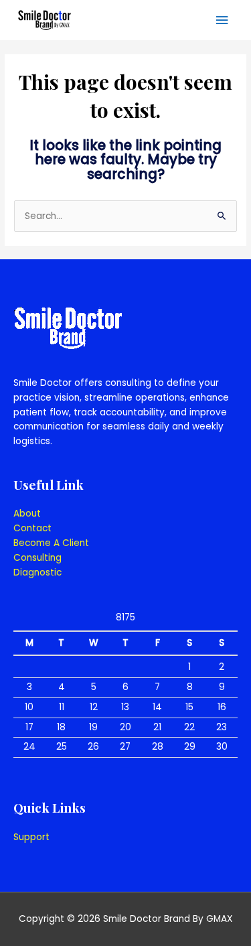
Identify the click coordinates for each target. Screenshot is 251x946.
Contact (32, 528)
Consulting (37, 557)
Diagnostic (37, 572)
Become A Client (51, 543)
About (27, 513)
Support (31, 837)
